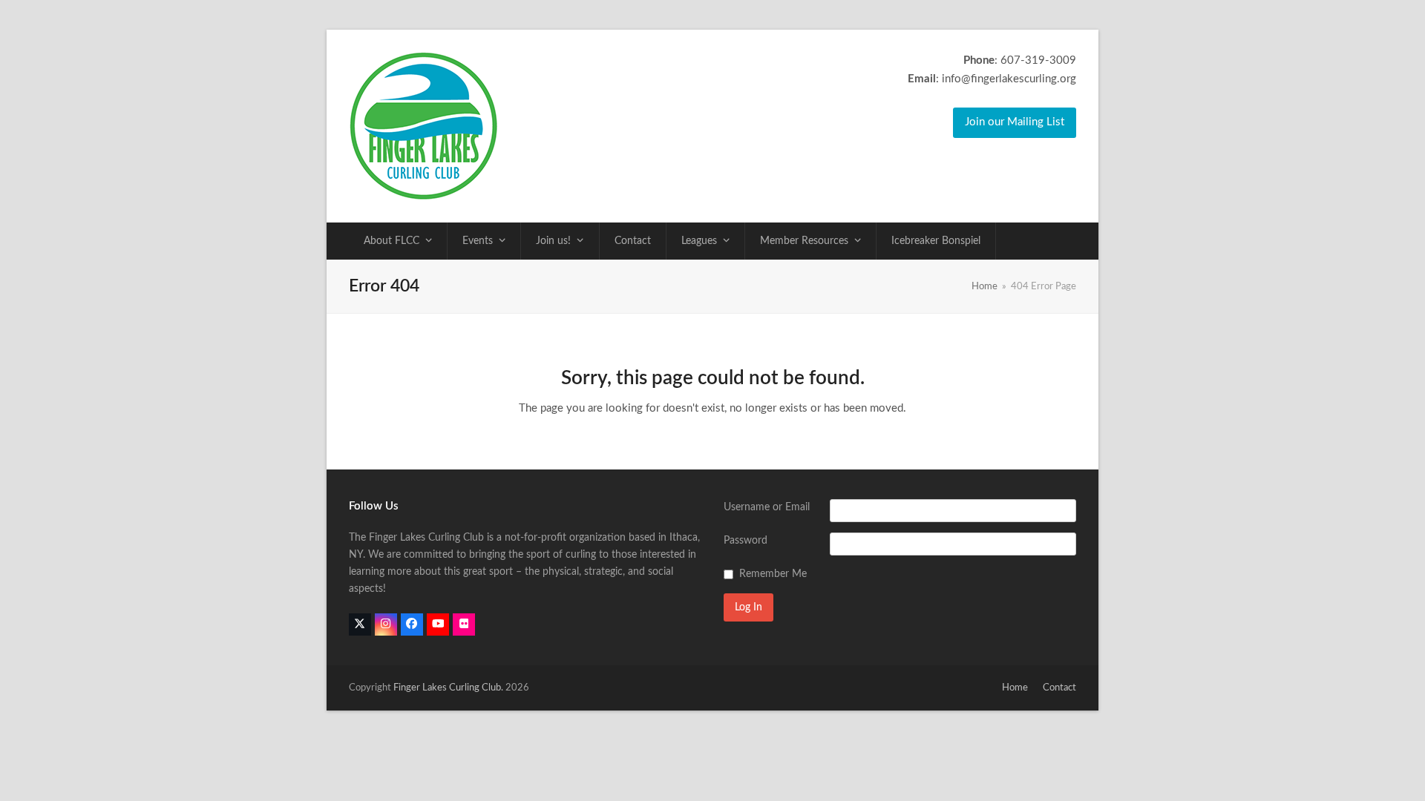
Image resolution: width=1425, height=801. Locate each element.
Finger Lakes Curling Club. (448, 688)
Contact (1059, 688)
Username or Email (767, 507)
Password (745, 540)
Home (1015, 688)
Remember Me (773, 574)
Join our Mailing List (1014, 122)
